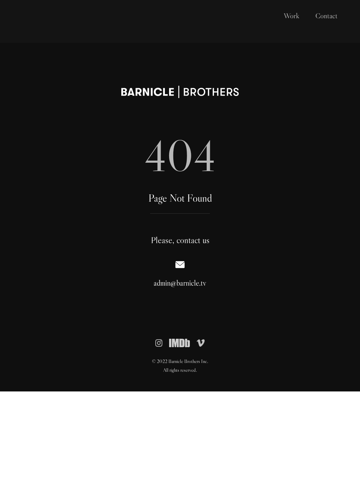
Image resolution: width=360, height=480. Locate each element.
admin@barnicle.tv (180, 283)
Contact (326, 15)
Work (292, 15)
